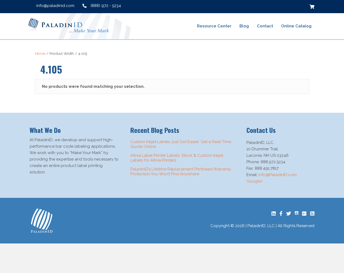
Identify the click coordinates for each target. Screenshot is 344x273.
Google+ (254, 181)
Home (40, 53)
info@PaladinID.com (278, 174)
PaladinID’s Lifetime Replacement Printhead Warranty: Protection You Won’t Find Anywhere (181, 171)
